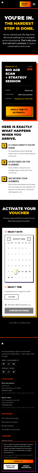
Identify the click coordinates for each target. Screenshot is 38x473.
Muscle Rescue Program (10, 422)
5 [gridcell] (29, 277)
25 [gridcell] (15, 271)
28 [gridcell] (26, 271)
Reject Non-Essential (11, 466)
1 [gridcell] (15, 277)
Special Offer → (24, 4)
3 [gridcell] (22, 277)
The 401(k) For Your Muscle (11, 429)
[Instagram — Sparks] (9, 372)
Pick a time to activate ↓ (19, 111)
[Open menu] (34, 4)
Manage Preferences (26, 466)
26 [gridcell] (19, 271)
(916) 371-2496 (7, 390)
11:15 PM (11, 297)
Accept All (18, 461)
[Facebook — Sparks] (3, 372)
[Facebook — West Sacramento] (3, 364)
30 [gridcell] (8, 277)
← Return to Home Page (19, 323)
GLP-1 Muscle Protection (10, 418)
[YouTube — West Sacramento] (14, 364)
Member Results (7, 440)
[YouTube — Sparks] (14, 372)
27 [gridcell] (22, 271)
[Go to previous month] (9, 239)
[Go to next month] (29, 239)
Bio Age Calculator (8, 426)
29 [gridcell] (29, 271)
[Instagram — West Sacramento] (9, 364)
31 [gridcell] (12, 277)
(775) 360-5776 (7, 405)
